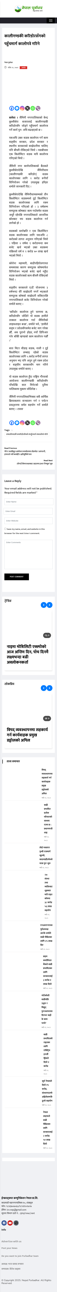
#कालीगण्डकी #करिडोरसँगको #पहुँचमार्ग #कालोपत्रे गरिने (27, 434)
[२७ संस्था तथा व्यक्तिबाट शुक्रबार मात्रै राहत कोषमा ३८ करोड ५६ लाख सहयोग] (23, 877)
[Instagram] (22, 108)
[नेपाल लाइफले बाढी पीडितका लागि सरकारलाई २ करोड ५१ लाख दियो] (23, 1114)
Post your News (9, 1248)
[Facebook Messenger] (17, 108)
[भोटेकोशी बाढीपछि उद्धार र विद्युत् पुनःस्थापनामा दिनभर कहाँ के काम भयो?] (22, 998)
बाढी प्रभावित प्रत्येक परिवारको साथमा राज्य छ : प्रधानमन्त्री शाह (48, 819)
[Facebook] (11, 108)
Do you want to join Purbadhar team (20, 1256)
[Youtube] (10, 1223)
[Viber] (38, 108)
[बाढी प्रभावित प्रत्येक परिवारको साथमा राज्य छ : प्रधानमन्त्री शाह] (23, 807)
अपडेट (24, 67)
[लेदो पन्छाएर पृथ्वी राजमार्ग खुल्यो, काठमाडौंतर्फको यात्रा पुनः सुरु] (21, 850)
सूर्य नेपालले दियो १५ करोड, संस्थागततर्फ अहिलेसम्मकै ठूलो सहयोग (47, 1091)
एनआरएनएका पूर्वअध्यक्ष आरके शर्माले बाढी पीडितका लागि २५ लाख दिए (46, 935)
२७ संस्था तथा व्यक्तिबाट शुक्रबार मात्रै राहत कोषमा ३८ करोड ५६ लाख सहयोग (48, 892)
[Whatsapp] (32, 108)
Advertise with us (11, 1241)
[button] (2, 1235)
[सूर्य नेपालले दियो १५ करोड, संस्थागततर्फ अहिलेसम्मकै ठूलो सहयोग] (22, 1083)
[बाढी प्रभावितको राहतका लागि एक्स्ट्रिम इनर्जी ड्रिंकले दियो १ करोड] (23, 1037)
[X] (27, 108)
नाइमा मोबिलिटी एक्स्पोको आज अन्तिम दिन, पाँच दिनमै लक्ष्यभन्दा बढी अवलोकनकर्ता (27, 654)
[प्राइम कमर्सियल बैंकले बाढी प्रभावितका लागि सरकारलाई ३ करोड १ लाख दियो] (23, 958)
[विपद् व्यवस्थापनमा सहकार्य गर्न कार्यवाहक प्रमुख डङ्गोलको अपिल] (22, 772)
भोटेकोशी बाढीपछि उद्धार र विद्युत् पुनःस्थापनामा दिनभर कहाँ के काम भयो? (47, 1009)
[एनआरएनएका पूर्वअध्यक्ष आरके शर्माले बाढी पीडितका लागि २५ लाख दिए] (21, 927)
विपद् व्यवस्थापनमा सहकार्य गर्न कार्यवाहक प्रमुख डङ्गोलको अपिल (27, 735)
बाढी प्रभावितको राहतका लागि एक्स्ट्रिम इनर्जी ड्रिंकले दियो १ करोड (48, 1050)
